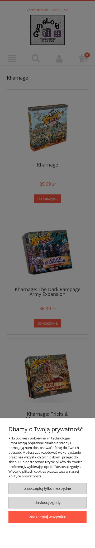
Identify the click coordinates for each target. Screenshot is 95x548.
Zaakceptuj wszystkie (47, 517)
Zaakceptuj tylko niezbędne (47, 488)
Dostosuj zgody (48, 502)
